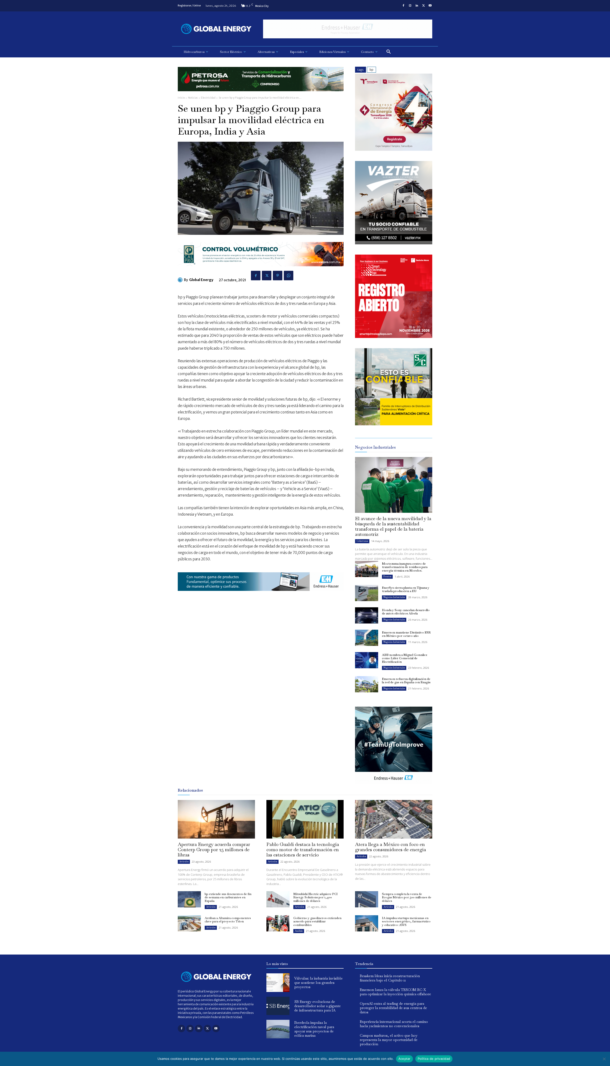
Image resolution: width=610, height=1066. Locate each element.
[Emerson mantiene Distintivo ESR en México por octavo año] (366, 638)
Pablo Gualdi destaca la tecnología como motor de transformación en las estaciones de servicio (302, 849)
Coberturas (362, 541)
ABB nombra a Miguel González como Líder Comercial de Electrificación (404, 658)
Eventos (387, 576)
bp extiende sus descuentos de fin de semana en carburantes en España (228, 897)
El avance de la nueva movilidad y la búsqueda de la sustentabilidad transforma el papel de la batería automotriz (393, 526)
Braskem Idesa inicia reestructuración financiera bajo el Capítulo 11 (390, 978)
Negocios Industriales (394, 597)
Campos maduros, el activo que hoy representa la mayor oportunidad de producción (388, 1039)
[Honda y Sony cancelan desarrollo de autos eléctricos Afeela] (366, 615)
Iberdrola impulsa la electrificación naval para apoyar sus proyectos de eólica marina (314, 1029)
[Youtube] (430, 6)
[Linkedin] (417, 6)
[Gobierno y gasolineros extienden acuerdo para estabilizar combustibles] (278, 923)
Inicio (181, 97)
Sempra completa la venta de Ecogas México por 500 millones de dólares (406, 897)
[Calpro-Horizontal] (261, 270)
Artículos (183, 861)
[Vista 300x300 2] (393, 424)
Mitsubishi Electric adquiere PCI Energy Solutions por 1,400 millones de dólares (315, 897)
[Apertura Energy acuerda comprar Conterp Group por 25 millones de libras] (216, 819)
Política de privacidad (434, 1059)
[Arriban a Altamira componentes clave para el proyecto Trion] (189, 923)
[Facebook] (403, 6)
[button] (388, 52)
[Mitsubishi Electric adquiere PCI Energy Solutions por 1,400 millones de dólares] (278, 899)
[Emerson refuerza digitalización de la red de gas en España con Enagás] (366, 684)
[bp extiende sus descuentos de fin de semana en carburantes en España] (189, 899)
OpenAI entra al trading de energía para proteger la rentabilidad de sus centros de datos (393, 1007)
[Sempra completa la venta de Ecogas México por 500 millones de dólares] (366, 899)
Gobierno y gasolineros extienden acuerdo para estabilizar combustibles (317, 921)
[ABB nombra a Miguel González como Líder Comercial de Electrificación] (366, 660)
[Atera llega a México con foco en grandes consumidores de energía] (393, 819)
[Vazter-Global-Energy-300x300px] (393, 243)
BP (371, 69)
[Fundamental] (347, 29)
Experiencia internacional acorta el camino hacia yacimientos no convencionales (394, 1023)
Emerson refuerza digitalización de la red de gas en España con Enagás (406, 680)
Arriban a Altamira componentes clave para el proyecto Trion (228, 919)
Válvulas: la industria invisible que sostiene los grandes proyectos (318, 982)
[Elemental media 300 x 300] (393, 336)
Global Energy (201, 280)
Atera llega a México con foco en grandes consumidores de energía (390, 847)
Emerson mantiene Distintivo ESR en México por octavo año (406, 634)
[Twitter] (423, 6)
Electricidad (208, 97)
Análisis (299, 930)
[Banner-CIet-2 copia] (393, 149)
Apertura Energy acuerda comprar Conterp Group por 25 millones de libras (214, 849)
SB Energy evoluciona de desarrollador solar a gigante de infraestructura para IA (317, 1005)
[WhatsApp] (288, 275)
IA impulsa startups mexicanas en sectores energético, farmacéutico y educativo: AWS (406, 921)
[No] (604, 1058)
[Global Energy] (181, 279)
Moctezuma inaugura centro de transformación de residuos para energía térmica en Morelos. (404, 567)
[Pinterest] (277, 275)
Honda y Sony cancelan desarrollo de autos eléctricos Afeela (406, 611)
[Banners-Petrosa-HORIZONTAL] (261, 95)
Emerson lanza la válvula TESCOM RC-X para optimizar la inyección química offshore (395, 991)
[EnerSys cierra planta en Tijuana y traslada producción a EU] (366, 593)
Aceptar (404, 1059)
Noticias (193, 97)
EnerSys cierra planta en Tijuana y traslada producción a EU (405, 589)
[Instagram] (410, 6)
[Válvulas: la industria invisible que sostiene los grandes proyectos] (278, 982)
